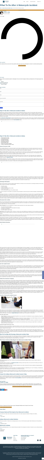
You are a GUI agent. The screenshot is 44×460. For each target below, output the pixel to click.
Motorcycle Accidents (5, 425)
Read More (1, 415)
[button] (0, 390)
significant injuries (10, 157)
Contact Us (39, 1)
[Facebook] (38, 440)
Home (24, 1)
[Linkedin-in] (40, 440)
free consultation (16, 119)
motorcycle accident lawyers (6, 117)
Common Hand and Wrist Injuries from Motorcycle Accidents (14, 412)
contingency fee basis (14, 362)
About (27, 1)
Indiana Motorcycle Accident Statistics (9, 419)
